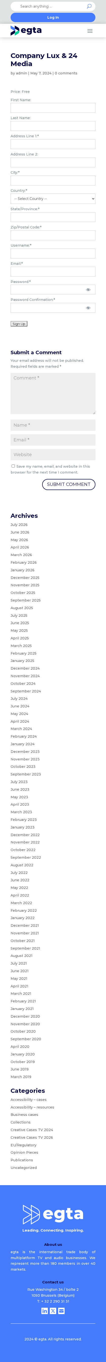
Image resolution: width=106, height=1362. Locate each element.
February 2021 (23, 1001)
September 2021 (25, 948)
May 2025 (19, 630)
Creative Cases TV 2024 (32, 1130)
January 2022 (23, 918)
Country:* (19, 190)
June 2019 (20, 1069)
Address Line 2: (24, 154)
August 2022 (22, 865)
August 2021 (22, 956)
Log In (53, 18)
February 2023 (24, 819)
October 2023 (23, 766)
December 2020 (25, 1016)
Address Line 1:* (25, 136)
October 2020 (23, 1031)
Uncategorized (24, 1167)
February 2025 (23, 653)
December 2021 (25, 925)
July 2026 (19, 524)
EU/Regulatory (23, 1145)
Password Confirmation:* (33, 299)
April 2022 (20, 895)
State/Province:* (25, 209)
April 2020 (20, 1046)
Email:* (17, 263)
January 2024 (23, 744)
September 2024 (26, 691)
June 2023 (20, 789)
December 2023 (25, 751)
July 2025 (19, 615)
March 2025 (21, 646)
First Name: (21, 100)
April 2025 (20, 638)
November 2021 (25, 933)
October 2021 (23, 941)
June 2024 (20, 706)
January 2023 (23, 827)
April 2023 (20, 804)
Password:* (21, 282)
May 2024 (19, 714)
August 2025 (22, 608)
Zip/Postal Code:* (26, 227)
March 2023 (21, 812)
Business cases (24, 1114)
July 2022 (19, 873)
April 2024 (20, 721)
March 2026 (21, 555)
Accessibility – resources (32, 1107)
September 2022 (26, 857)
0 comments (66, 73)
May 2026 (19, 540)
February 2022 (24, 910)
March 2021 (21, 993)
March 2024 (21, 729)
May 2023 (19, 797)
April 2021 (19, 986)
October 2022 (23, 850)
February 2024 (24, 736)
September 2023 (26, 774)
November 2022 (25, 842)
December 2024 (25, 668)
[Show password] (88, 290)
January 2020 (23, 1054)
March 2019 (21, 1077)
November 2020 (25, 1024)
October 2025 (23, 592)
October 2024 (23, 683)
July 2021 (19, 963)
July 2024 (19, 698)
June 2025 (20, 623)
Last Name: (21, 118)
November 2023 (25, 759)
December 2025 (25, 578)
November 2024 (25, 676)
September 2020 (26, 1039)
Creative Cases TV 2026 (32, 1137)
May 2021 (19, 978)
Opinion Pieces (24, 1152)
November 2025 (25, 585)
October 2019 (23, 1062)
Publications (22, 1160)
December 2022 (25, 835)
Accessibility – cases (29, 1099)
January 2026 (23, 570)
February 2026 (24, 562)
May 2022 (19, 887)
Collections (21, 1122)
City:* (15, 172)
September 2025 (26, 600)
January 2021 (22, 1009)
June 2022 (20, 880)
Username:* (21, 245)
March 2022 (21, 903)
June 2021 (20, 971)
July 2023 (19, 782)
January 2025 (22, 661)
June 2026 (20, 532)
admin (21, 73)
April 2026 (20, 547)
